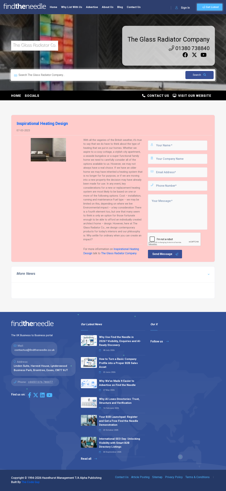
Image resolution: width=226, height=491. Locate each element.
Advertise (92, 7)
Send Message (162, 254)
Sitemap (157, 477)
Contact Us (134, 7)
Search (197, 74)
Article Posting (140, 477)
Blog (120, 7)
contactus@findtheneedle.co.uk (34, 350)
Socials (32, 95)
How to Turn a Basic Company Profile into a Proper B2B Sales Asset (118, 363)
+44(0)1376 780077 (40, 382)
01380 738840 (192, 48)
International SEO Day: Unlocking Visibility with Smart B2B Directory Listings (119, 442)
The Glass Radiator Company (168, 39)
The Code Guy (30, 482)
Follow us (157, 341)
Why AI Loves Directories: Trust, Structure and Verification (119, 401)
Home (53, 7)
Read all (86, 458)
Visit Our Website (193, 95)
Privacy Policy (174, 477)
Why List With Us (71, 7)
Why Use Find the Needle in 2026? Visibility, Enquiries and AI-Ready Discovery (120, 341)
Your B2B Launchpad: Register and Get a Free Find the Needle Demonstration (118, 420)
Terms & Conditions (197, 477)
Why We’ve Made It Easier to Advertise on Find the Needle (117, 383)
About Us (107, 7)
